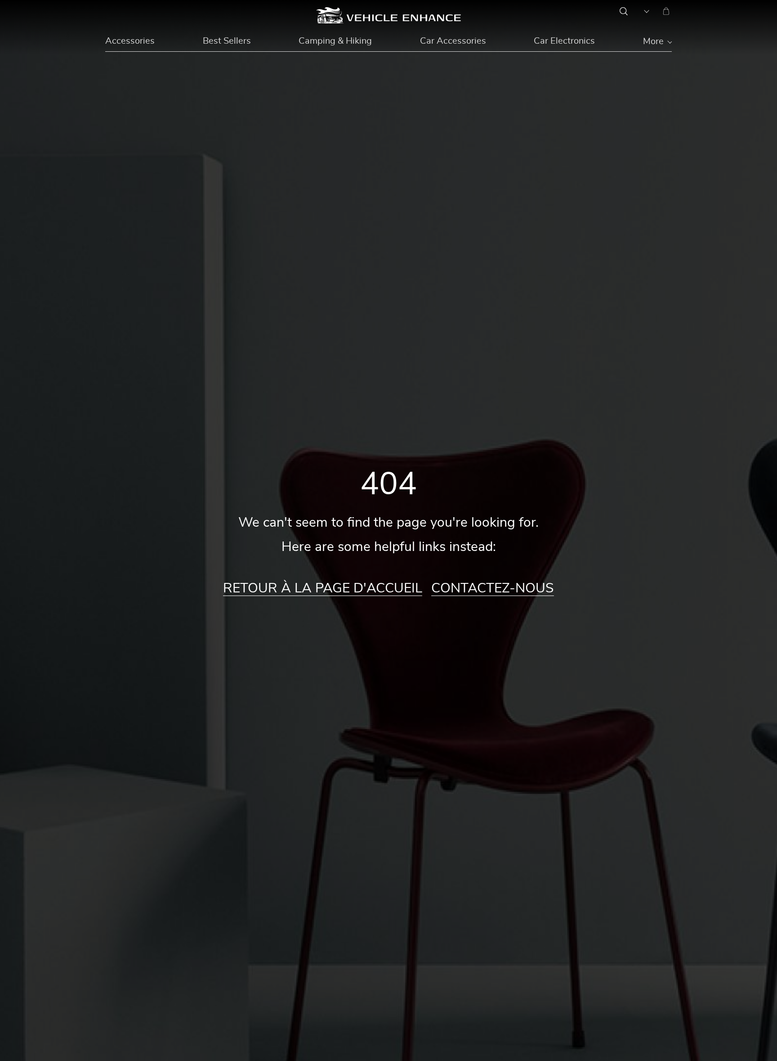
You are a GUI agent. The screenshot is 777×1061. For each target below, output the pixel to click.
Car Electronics (564, 40)
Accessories (130, 40)
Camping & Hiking (335, 40)
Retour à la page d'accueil (322, 588)
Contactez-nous (492, 588)
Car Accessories (453, 40)
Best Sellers (227, 40)
